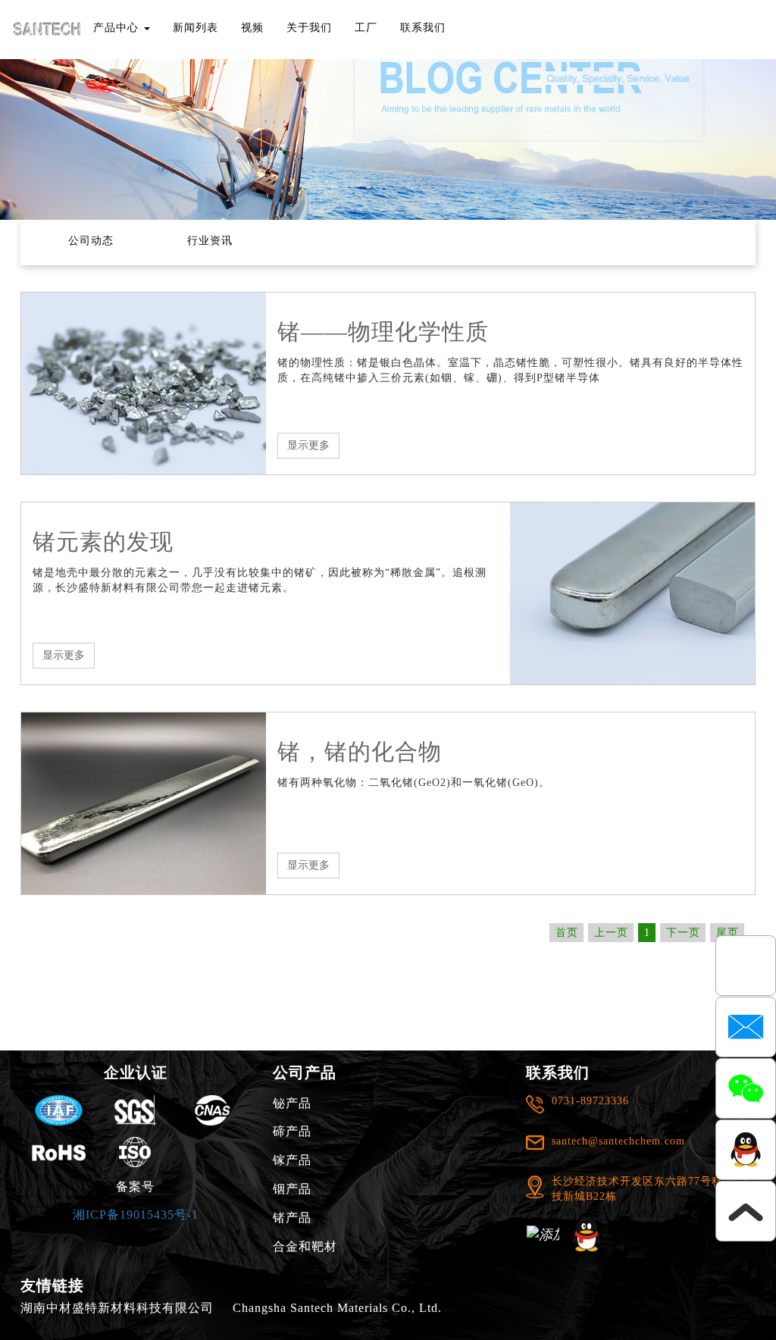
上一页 (611, 932)
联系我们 (423, 27)
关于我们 (309, 27)
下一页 (683, 932)
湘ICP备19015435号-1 (136, 1214)
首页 (566, 932)
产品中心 (117, 27)
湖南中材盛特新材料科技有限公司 (117, 1307)
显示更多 (308, 445)
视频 (252, 27)
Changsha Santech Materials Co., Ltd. (337, 1307)
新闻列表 (195, 27)
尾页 (727, 932)
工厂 (366, 27)
